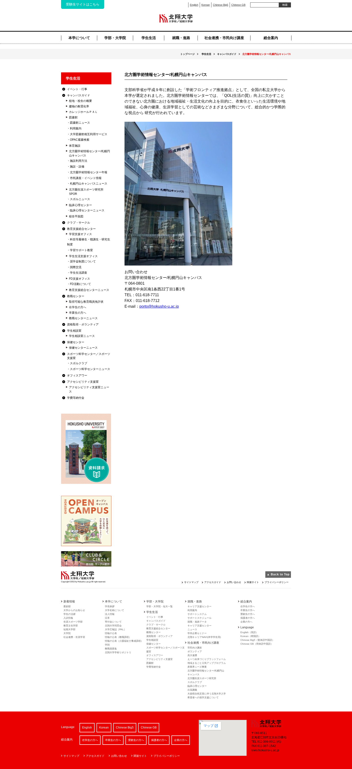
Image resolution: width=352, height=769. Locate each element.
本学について (79, 38)
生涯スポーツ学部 (73, 621)
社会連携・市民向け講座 (224, 38)
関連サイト (253, 582)
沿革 (107, 618)
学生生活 (149, 38)
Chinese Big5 (220, 4)
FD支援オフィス (79, 278)
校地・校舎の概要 (80, 101)
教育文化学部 (70, 625)
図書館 (73, 117)
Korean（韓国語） (250, 636)
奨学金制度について (83, 261)
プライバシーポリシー (277, 582)
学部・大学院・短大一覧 (159, 606)
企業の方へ (246, 621)
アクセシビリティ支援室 (83, 381)
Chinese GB (238, 4)
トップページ (187, 54)
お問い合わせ (234, 582)
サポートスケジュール (199, 618)
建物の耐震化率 (79, 106)
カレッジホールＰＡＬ (83, 112)
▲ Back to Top (278, 574)
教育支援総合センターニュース (89, 290)
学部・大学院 (115, 38)
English (194, 4)
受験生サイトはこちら (82, 4)
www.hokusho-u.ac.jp (265, 750)
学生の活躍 (69, 614)
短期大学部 (69, 629)
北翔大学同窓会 (113, 625)
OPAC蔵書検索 (79, 139)
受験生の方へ (247, 614)
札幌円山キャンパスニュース (88, 183)
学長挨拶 (109, 606)
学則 (107, 644)
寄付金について (113, 621)
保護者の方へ (247, 618)
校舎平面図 (76, 216)
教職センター (75, 296)
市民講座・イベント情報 (86, 178)
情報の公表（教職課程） (118, 637)
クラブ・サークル (78, 222)
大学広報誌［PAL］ (115, 629)
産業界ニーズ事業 (197, 666)
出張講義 (192, 689)
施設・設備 (77, 166)
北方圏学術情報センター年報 (88, 172)
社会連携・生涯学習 (74, 637)
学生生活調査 (78, 272)
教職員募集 (111, 648)
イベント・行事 (77, 89)
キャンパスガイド (226, 54)
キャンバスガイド (155, 620)
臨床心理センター (80, 205)
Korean (205, 4)
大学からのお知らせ (74, 610)
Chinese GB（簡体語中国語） (256, 643)
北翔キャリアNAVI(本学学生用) (204, 637)
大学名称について (114, 610)
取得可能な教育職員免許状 (86, 301)
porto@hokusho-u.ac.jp (159, 306)
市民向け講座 (194, 647)
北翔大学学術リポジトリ (118, 652)
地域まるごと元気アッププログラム (206, 663)
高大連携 (192, 655)
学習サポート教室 (81, 250)
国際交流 (75, 267)
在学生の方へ (77, 307)
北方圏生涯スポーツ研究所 (201, 678)
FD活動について (80, 284)
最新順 (67, 606)
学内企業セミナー (197, 633)
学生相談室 (74, 330)
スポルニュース (80, 199)
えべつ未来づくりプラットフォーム (206, 659)
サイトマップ (191, 582)
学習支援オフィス (80, 234)
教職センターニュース (83, 318)
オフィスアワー (77, 375)
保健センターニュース (83, 347)
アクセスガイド (212, 582)
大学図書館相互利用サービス (88, 134)
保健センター (75, 342)
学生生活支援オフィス (83, 256)
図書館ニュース (80, 122)
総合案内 (271, 38)
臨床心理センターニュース (87, 210)
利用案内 (75, 128)
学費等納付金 (75, 397)
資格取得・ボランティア (83, 324)
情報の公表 (111, 633)
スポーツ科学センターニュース (90, 369)
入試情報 (68, 618)
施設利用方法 (78, 160)
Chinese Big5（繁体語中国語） (257, 640)
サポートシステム (197, 614)
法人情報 (109, 614)
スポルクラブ (78, 363)
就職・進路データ (197, 621)
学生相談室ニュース (82, 336)
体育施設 (74, 145)
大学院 (67, 633)
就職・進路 (181, 38)
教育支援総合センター (81, 229)
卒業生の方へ (77, 312)
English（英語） (249, 632)
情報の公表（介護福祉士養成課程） (124, 641)
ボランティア (194, 651)
